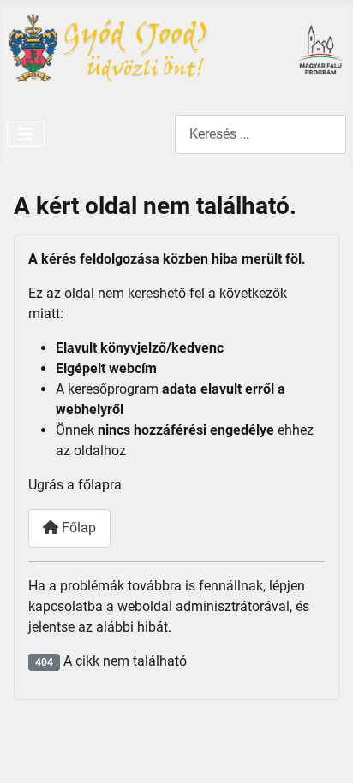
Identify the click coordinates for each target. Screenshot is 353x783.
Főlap (77, 527)
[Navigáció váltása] (26, 134)
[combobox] (260, 134)
